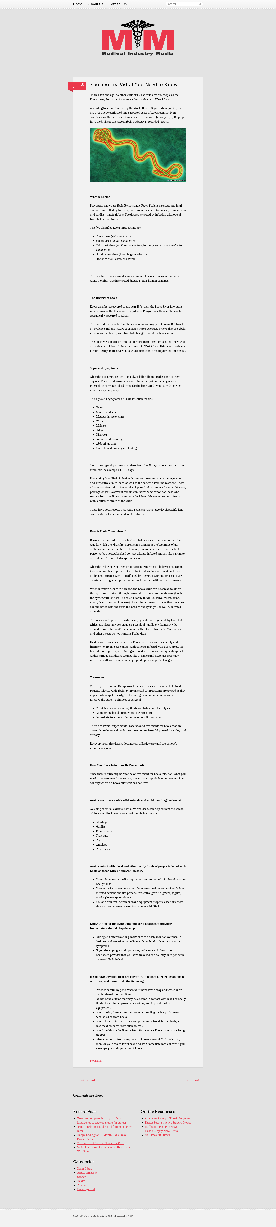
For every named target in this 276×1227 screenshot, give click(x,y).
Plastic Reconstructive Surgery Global (168, 1122)
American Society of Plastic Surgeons (167, 1118)
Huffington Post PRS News (161, 1126)
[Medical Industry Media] (138, 54)
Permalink (95, 1060)
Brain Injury (84, 1168)
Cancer (81, 1177)
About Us (95, 4)
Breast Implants (87, 1172)
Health (81, 1181)
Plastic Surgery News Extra (161, 1131)
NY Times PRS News (157, 1135)
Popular (82, 1185)
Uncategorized (86, 1189)
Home (78, 4)
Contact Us (118, 4)
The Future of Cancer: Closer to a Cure (100, 1143)
